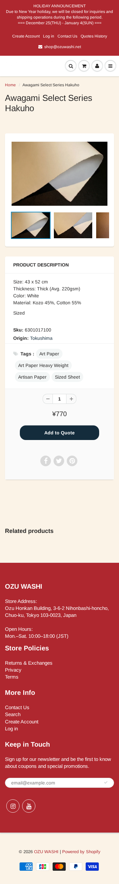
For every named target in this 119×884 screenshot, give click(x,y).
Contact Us (67, 36)
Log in (48, 36)
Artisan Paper (32, 377)
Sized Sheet (67, 377)
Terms (12, 677)
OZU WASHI (46, 851)
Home (10, 85)
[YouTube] (28, 806)
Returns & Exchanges (29, 663)
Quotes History (94, 36)
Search (12, 714)
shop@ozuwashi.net (62, 46)
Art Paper (49, 353)
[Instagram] (13, 806)
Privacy (13, 670)
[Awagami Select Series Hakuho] (59, 173)
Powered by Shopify (81, 851)
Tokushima (41, 338)
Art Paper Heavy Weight (43, 365)
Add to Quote (59, 432)
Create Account (26, 36)
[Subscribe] (105, 782)
